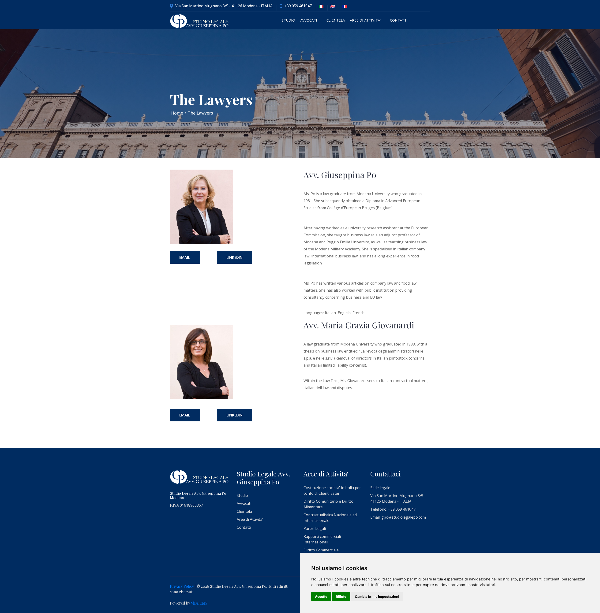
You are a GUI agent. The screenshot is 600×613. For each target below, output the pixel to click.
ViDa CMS (199, 603)
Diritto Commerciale (321, 550)
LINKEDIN (234, 257)
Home (177, 113)
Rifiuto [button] (341, 596)
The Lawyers (200, 113)
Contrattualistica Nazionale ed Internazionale (330, 517)
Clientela (335, 20)
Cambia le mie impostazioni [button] (377, 596)
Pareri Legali (315, 528)
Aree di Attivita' (365, 20)
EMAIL (185, 257)
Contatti (399, 20)
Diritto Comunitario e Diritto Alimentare (328, 504)
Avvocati (308, 20)
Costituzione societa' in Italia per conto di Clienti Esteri (332, 490)
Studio (288, 20)
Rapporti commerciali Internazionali (322, 539)
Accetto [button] (321, 596)
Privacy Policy (182, 586)
